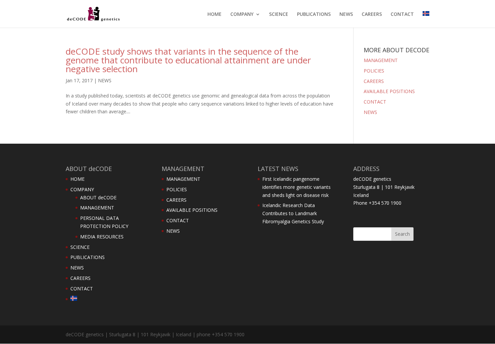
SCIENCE (278, 14)
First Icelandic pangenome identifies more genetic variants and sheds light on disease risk (296, 187)
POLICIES (374, 70)
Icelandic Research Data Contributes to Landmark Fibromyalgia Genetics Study (293, 213)
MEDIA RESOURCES (102, 236)
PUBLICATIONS (314, 14)
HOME (214, 14)
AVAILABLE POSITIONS (389, 91)
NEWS (346, 14)
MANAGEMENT (381, 60)
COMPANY (242, 14)
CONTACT (402, 14)
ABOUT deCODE (98, 197)
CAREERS (372, 14)
